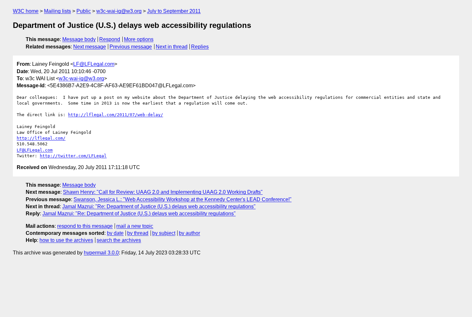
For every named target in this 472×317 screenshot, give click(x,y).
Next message (89, 46)
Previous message (130, 46)
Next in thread (172, 46)
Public (83, 11)
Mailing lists (57, 11)
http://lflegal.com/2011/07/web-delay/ (115, 114)
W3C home (26, 11)
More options (138, 39)
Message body (79, 39)
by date (115, 233)
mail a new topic (134, 226)
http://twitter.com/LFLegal (73, 155)
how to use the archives (66, 240)
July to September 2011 (174, 11)
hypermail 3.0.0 (101, 252)
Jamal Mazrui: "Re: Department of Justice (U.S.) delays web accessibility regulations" (159, 206)
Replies (200, 46)
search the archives (119, 240)
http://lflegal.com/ (41, 138)
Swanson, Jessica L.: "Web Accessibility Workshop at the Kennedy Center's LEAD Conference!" (183, 199)
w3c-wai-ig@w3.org (119, 11)
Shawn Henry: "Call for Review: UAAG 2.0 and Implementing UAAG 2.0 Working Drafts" (163, 192)
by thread (137, 233)
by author (189, 233)
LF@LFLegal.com (93, 64)
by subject (163, 233)
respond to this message (85, 226)
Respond (109, 39)
